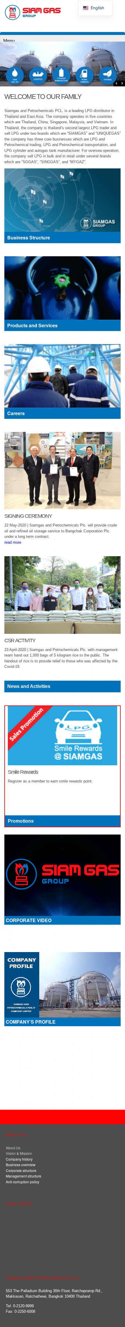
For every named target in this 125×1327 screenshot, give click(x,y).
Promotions (21, 821)
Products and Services (32, 325)
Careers (16, 413)
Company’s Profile (31, 1021)
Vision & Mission (19, 1153)
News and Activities (28, 686)
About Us (13, 1147)
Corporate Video (28, 920)
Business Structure (28, 237)
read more (12, 542)
